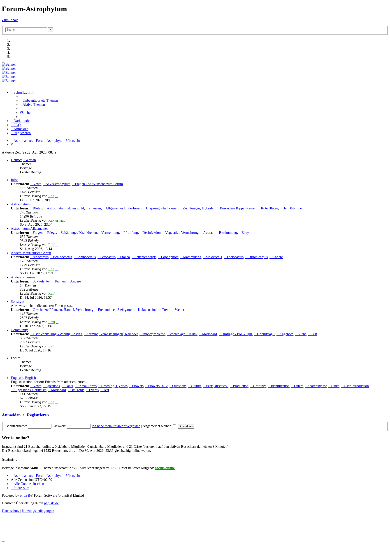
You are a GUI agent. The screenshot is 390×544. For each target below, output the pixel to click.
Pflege (51, 232)
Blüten (37, 208)
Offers (298, 386)
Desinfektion (151, 232)
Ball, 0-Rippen (293, 208)
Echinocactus (62, 257)
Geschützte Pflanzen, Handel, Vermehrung (63, 310)
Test (314, 334)
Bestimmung (228, 232)
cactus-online (165, 468)
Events (94, 390)
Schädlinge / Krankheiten (79, 232)
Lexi (51, 322)
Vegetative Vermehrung (182, 232)
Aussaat (208, 232)
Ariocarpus (41, 257)
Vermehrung (110, 232)
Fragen (38, 232)
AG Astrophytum (58, 184)
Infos (14, 180)
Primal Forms (87, 386)
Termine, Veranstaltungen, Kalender (112, 334)
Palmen (60, 281)
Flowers (138, 386)
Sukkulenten (42, 281)
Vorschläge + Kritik (183, 334)
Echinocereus (86, 257)
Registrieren (38, 415)
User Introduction (356, 386)
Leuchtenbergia (145, 257)
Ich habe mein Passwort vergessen (116, 426)
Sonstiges (17, 301)
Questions (53, 386)
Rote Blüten (269, 208)
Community (19, 330)
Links (335, 386)
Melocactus (214, 257)
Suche (302, 334)
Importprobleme (153, 334)
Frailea (125, 257)
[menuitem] (39, 100)
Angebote (286, 334)
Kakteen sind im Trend (154, 310)
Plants (68, 386)
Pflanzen (94, 208)
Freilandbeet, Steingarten (115, 310)
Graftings (259, 386)
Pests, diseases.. (217, 386)
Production (240, 386)
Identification (280, 386)
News (37, 184)
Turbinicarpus (258, 257)
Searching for (317, 386)
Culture (196, 386)
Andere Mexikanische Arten (31, 253)
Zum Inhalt (10, 20)
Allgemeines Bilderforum (123, 208)
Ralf (51, 196)
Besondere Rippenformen (238, 208)
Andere (277, 257)
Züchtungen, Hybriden (199, 208)
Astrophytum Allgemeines (29, 228)
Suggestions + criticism (30, 390)
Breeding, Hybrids (114, 386)
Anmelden (11, 415)
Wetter (179, 310)
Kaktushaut (56, 220)
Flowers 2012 (158, 386)
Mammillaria (192, 257)
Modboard (209, 334)
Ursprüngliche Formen (162, 208)
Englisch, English (23, 378)
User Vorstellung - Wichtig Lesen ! (57, 334)
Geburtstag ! (266, 334)
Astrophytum (20, 204)
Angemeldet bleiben (157, 426)
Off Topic (77, 390)
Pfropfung (130, 232)
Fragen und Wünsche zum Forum (99, 184)
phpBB (25, 495)
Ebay (245, 232)
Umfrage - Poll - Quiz (237, 334)
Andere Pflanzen (23, 277)
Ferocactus (108, 257)
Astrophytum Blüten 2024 (65, 208)
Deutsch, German (23, 160)
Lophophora (170, 257)
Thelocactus (235, 257)
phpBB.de (51, 503)
